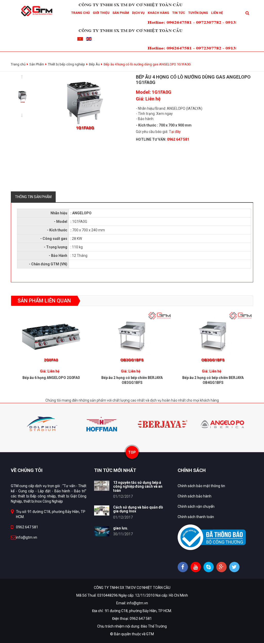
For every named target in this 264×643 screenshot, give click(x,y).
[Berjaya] (162, 424)
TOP (132, 452)
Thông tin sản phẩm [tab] (33, 197)
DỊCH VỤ (138, 13)
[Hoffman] (101, 424)
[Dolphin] (41, 424)
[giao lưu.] (101, 531)
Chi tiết (51, 336)
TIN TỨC (178, 13)
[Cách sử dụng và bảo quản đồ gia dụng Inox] (101, 510)
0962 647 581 (27, 527)
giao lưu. (120, 528)
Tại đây (175, 132)
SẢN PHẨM (120, 13)
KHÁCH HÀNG (158, 13)
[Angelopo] (222, 424)
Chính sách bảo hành (194, 496)
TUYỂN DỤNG (198, 13)
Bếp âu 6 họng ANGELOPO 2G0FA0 (51, 378)
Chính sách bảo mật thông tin (201, 486)
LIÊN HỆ (217, 13)
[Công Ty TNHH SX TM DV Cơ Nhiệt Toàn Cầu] (38, 10)
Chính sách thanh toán (196, 517)
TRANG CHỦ (80, 13)
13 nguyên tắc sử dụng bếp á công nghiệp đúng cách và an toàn (137, 486)
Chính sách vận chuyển (196, 506)
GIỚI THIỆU (101, 13)
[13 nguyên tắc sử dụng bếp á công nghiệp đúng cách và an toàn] (101, 486)
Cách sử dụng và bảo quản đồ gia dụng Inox (138, 509)
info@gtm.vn (26, 537)
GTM (150, 634)
